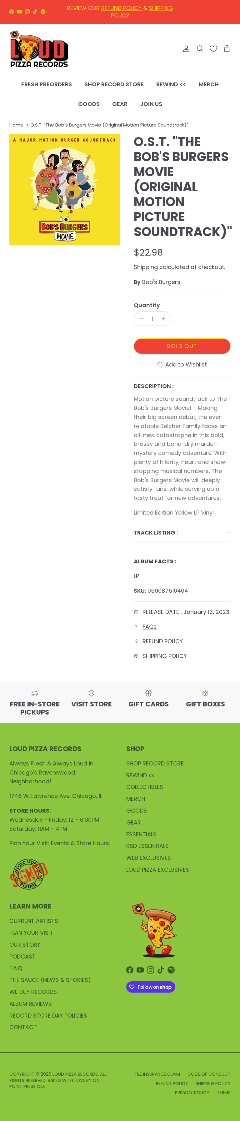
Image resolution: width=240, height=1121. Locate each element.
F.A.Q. (16, 968)
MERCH (209, 84)
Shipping (146, 267)
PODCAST (22, 956)
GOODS (89, 104)
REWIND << (171, 84)
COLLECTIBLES (144, 787)
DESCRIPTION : (153, 386)
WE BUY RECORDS (33, 992)
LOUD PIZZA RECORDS (75, 1074)
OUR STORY (24, 945)
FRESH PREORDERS (46, 84)
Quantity (147, 305)
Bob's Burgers (161, 282)
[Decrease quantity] (140, 319)
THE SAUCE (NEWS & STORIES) (50, 980)
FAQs (149, 626)
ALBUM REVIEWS (30, 1004)
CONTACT (23, 1027)
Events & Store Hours (80, 843)
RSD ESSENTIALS (147, 846)
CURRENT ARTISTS (33, 921)
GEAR (120, 104)
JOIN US (151, 104)
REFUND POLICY (162, 641)
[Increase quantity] (165, 319)
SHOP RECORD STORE (114, 84)
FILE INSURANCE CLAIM (157, 1074)
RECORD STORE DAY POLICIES (48, 1015)
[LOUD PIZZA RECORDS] (39, 49)
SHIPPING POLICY (164, 656)
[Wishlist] (213, 48)
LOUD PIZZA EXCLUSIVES (157, 870)
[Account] (185, 48)
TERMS (224, 1092)
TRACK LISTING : (156, 532)
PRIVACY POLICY (192, 1092)
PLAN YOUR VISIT (31, 933)
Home (16, 125)
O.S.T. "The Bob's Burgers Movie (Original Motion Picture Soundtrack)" (109, 125)
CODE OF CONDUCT (209, 1074)
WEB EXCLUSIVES (148, 858)
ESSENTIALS (141, 834)
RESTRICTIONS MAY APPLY (120, 18)
